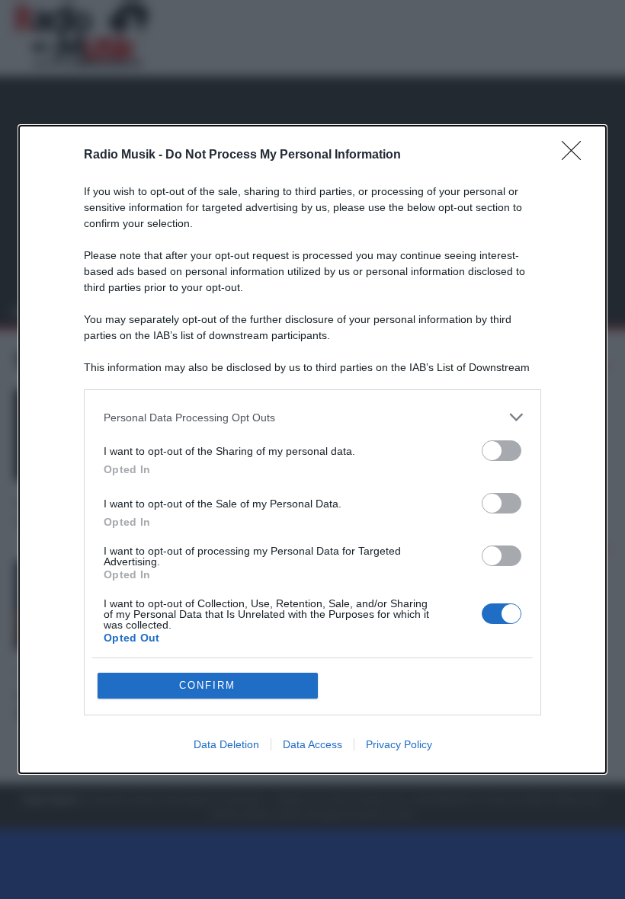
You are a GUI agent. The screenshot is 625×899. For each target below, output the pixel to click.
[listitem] (312, 417)
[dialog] (312, 449)
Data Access (312, 744)
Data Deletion (226, 744)
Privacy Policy (399, 744)
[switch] (501, 450)
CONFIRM (207, 685)
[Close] (576, 155)
